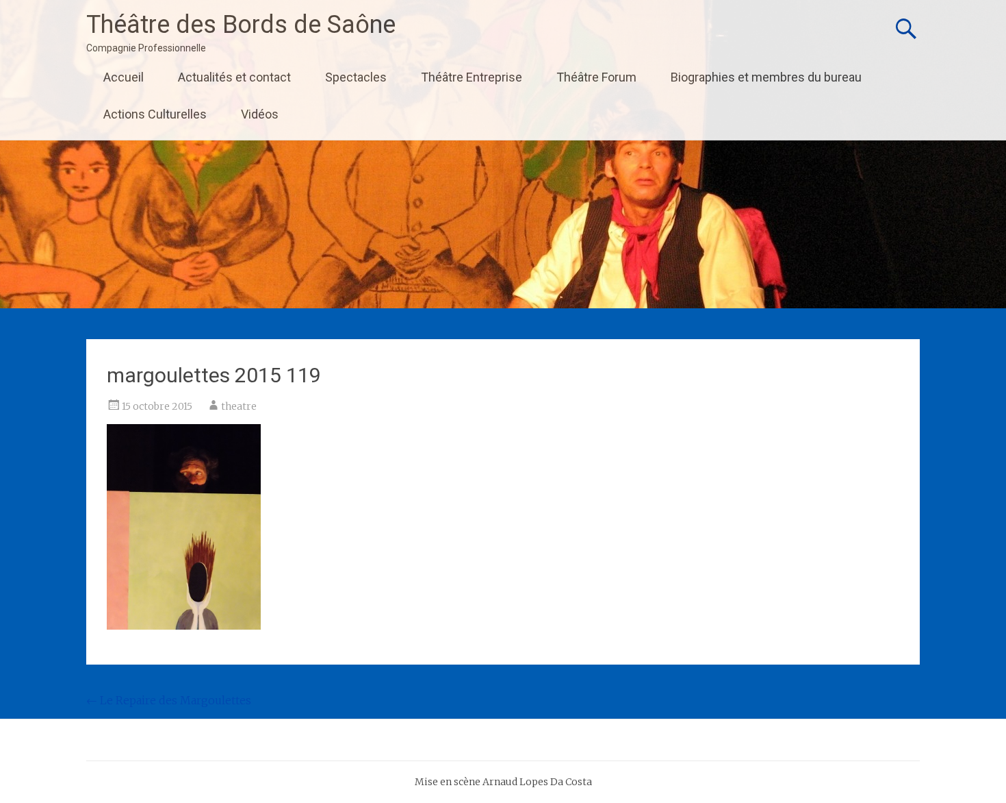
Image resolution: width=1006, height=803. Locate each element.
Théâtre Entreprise (471, 77)
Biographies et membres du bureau (766, 77)
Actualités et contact (234, 77)
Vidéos (260, 114)
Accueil (123, 77)
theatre (239, 406)
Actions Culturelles (155, 114)
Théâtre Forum (596, 77)
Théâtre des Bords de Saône (241, 24)
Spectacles (356, 77)
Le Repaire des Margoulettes (168, 700)
